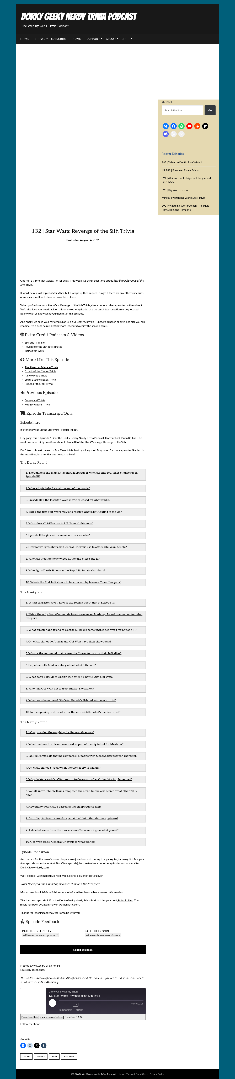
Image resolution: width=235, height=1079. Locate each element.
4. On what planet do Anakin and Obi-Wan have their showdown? (68, 641)
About (111, 38)
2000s (26, 1056)
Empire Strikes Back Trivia (40, 379)
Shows (40, 38)
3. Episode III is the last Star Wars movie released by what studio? (68, 500)
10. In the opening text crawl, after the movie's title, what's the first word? (73, 712)
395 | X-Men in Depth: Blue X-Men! (182, 162)
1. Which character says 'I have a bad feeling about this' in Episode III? (70, 602)
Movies (41, 1056)
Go (210, 110)
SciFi (54, 1056)
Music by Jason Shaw (32, 969)
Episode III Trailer (35, 342)
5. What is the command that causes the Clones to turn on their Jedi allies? (73, 653)
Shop (125, 38)
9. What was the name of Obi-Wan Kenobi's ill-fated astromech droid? (71, 700)
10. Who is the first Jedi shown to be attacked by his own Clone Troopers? (73, 582)
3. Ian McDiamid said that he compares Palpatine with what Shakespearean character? (81, 756)
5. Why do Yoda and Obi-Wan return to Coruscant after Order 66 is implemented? (79, 779)
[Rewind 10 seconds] (69, 1004)
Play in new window (51, 1017)
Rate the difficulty (36, 931)
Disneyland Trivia (35, 400)
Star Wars (69, 1056)
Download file (29, 1017)
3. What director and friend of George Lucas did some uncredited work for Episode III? (81, 630)
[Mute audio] (62, 1004)
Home (24, 38)
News (76, 38)
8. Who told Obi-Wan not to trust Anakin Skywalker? (60, 688)
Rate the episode (97, 931)
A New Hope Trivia (36, 375)
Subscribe (59, 38)
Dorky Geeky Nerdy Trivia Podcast (78, 16)
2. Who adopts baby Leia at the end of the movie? (58, 488)
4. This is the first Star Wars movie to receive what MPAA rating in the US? (74, 512)
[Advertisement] (117, 69)
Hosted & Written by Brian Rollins (40, 965)
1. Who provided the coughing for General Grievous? (60, 732)
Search (167, 101)
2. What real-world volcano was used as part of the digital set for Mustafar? (75, 744)
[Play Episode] (52, 1003)
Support (93, 38)
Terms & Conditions (137, 1074)
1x (75, 1004)
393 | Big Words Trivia (175, 190)
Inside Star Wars (34, 350)
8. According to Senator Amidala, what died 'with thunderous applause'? (72, 818)
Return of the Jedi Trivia (39, 383)
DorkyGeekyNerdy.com (34, 867)
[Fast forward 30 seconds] (83, 1004)
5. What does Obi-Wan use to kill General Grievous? (59, 523)
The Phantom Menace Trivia (41, 367)
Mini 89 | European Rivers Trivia (180, 170)
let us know (70, 297)
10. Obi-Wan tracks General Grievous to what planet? (60, 842)
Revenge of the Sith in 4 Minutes (43, 346)
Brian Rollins (125, 900)
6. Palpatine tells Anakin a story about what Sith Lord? (61, 665)
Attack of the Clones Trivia (40, 371)
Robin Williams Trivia (37, 404)
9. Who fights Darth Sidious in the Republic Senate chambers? (65, 570)
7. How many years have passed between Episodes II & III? (63, 806)
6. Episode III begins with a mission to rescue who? (58, 535)
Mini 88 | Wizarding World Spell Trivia (183, 197)
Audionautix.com (69, 904)
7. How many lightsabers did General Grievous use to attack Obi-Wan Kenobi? (76, 547)
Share (79, 1010)
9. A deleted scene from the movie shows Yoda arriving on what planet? (72, 830)
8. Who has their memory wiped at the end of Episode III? (63, 558)
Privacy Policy (156, 1074)
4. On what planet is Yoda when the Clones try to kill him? (63, 767)
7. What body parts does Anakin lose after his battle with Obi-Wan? (69, 677)
